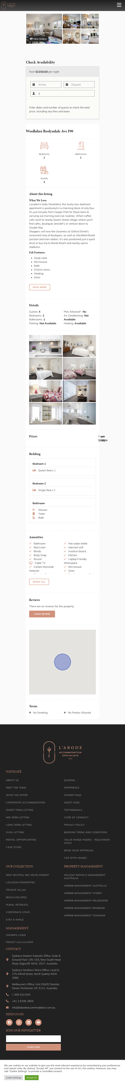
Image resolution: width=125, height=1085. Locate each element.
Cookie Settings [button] (13, 1077)
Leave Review (42, 613)
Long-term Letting (19, 824)
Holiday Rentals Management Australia (84, 877)
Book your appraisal (79, 850)
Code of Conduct (76, 817)
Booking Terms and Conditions (85, 832)
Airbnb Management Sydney (83, 893)
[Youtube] (38, 1022)
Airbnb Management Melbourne (86, 900)
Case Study (13, 847)
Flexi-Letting (15, 832)
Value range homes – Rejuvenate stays (87, 841)
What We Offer (17, 795)
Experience (71, 787)
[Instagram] (19, 1022)
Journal (70, 780)
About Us (12, 780)
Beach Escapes (16, 897)
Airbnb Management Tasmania (84, 915)
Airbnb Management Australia (85, 885)
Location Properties (20, 882)
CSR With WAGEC (75, 857)
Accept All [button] (32, 1077)
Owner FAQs (72, 795)
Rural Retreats (17, 904)
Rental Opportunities (21, 839)
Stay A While (15, 919)
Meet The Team (16, 787)
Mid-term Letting (17, 817)
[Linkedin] (28, 1022)
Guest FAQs (72, 802)
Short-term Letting (19, 809)
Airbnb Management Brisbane (84, 908)
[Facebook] (9, 1022)
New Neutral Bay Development (27, 875)
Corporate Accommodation (25, 802)
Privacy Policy (74, 824)
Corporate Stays (18, 912)
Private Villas (16, 889)
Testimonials (73, 809)
